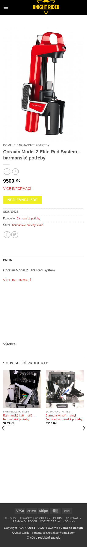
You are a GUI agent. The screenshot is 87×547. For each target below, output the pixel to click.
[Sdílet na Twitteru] (14, 234)
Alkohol (10, 518)
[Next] (83, 436)
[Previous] (3, 436)
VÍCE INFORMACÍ (17, 188)
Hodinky (69, 521)
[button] (5, 7)
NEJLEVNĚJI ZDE (22, 200)
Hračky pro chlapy (35, 518)
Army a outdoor (25, 521)
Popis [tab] (7, 259)
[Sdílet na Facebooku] (7, 234)
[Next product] (7, 171)
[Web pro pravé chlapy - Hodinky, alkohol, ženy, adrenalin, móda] (46, 7)
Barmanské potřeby (32, 145)
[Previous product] (15, 171)
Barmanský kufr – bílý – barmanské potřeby (19, 417)
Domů (7, 145)
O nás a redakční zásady (43, 537)
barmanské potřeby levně (27, 225)
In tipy (58, 518)
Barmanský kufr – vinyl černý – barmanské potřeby (64, 417)
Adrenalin (73, 518)
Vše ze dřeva (50, 521)
